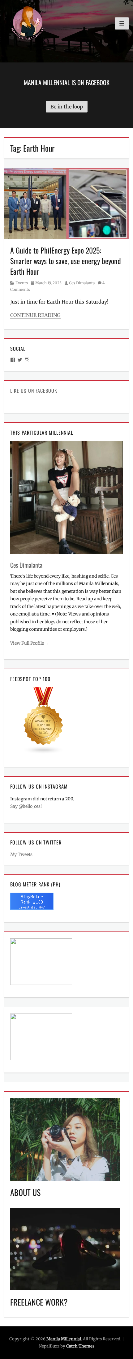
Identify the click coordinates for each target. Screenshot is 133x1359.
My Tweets (21, 854)
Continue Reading (35, 315)
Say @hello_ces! (26, 806)
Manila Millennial (63, 1339)
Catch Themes (80, 1346)
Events (21, 283)
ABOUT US (25, 1192)
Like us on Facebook (33, 390)
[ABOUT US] (65, 1139)
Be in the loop (66, 106)
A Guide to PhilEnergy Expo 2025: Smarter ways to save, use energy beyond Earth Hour (65, 261)
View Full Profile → (29, 643)
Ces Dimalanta (82, 283)
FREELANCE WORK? (39, 1302)
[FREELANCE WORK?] (65, 1248)
